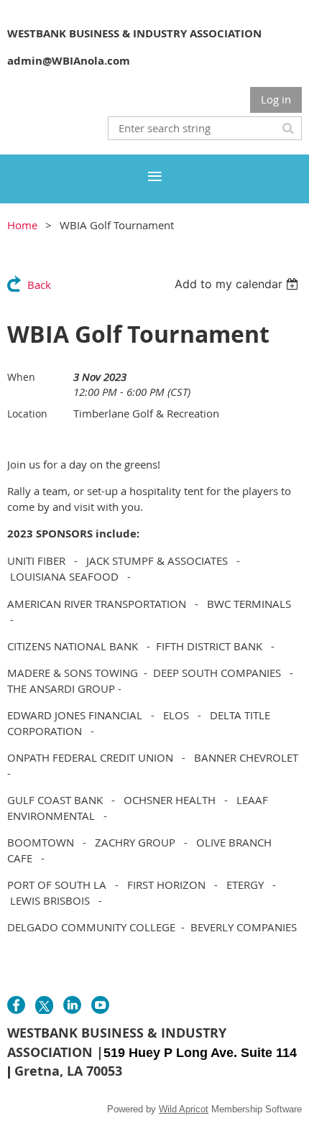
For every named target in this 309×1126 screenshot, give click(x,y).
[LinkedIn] (72, 1005)
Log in (276, 99)
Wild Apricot (183, 1109)
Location (27, 413)
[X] (44, 1005)
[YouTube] (100, 1005)
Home (22, 225)
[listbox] (238, 283)
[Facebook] (16, 1005)
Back (39, 284)
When (21, 377)
